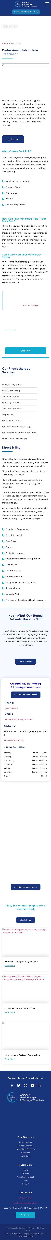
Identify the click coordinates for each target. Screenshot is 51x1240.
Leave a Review (25, 661)
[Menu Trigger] (47, 4)
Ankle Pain (25, 1156)
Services (25, 1173)
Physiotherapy (25, 1142)
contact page (30, 305)
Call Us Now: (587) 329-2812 (25, 12)
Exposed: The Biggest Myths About (21, 962)
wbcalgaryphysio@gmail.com (19, 719)
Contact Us (25, 1215)
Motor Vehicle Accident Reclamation (22, 1055)
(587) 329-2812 (11, 708)
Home (5, 43)
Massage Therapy (25, 1146)
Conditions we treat (25, 1177)
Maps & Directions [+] (14, 740)
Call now (13, 139)
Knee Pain (25, 1153)
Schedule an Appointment (25, 694)
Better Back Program (25, 1149)
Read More (10, 965)
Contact (25, 1184)
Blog (25, 1180)
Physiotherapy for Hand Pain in (20, 1008)
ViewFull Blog (25, 920)
